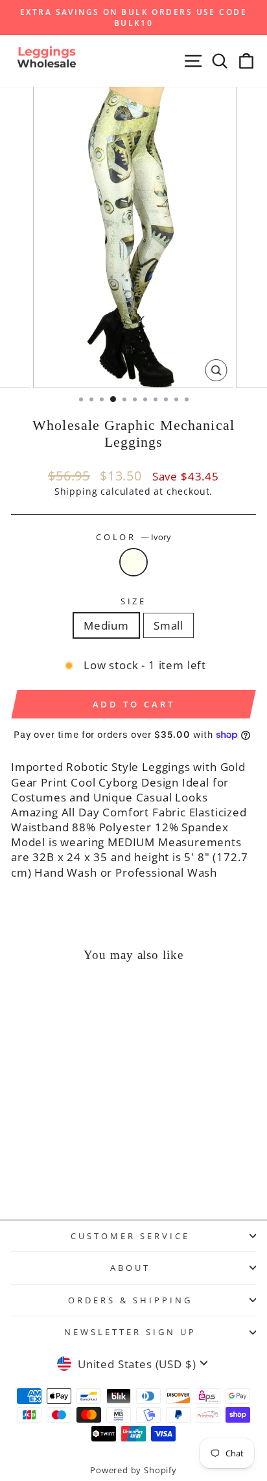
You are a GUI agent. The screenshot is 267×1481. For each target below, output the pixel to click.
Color (134, 537)
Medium (106, 625)
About (130, 1268)
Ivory (133, 562)
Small (168, 625)
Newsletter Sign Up (130, 1332)
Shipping (76, 491)
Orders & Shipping (130, 1300)
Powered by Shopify (133, 1470)
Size (134, 601)
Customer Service (130, 1236)
